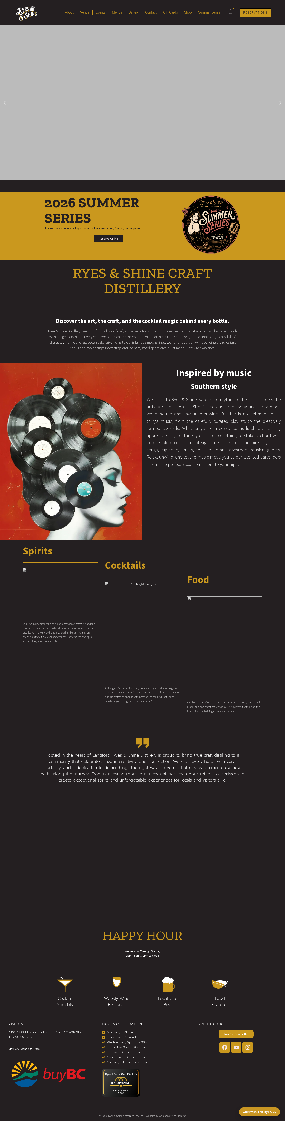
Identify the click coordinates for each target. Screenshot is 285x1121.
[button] (4, 102)
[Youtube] (236, 1047)
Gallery (134, 12)
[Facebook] (224, 1047)
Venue (84, 12)
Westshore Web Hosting (172, 1116)
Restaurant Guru (121, 1090)
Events (101, 12)
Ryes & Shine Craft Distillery (121, 1074)
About (69, 12)
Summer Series (209, 12)
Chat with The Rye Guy (259, 1112)
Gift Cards (170, 12)
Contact (151, 12)
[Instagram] (247, 1047)
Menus (117, 12)
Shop (188, 12)
